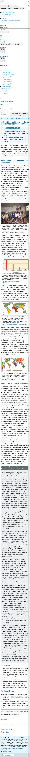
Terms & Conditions (12, 748)
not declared (12, 713)
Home (7, 118)
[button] (5, 91)
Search (3, 755)
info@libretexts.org (6, 751)
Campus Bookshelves (18, 118)
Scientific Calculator (7, 81)
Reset (2, 42)
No (8, 732)
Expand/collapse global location (28, 118)
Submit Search (4, 32)
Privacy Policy (4, 748)
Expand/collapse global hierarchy (2, 118)
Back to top (3, 719)
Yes (3, 732)
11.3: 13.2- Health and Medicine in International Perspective (15, 711)
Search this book (4, 27)
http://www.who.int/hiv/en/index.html (11, 191)
